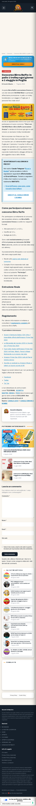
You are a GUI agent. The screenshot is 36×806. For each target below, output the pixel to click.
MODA (11, 393)
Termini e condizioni (7, 762)
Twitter (6, 380)
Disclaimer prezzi (7, 760)
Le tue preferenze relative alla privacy (20, 800)
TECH (18, 393)
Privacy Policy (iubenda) (9, 755)
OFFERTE (4, 734)
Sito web (4, 538)
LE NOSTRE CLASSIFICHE (9, 729)
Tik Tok (6, 383)
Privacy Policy (13, 695)
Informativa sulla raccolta (11, 804)
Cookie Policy (22, 695)
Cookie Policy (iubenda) (9, 757)
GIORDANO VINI (6, 742)
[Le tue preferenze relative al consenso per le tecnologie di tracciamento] (33, 803)
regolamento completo (19, 323)
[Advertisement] (18, 31)
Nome (4, 520)
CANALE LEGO (13, 401)
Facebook (7, 377)
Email (4, 529)
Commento (6, 496)
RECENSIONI (5, 727)
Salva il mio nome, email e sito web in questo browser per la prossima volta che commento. (18, 548)
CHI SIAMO (5, 737)
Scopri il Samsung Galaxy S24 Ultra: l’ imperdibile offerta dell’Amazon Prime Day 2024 (18, 337)
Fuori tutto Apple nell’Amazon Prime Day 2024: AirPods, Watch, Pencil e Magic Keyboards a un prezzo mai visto (18, 351)
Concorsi (9, 53)
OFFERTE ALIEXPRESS (8, 739)
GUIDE (3, 732)
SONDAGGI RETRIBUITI (8, 745)
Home (3, 53)
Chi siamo (5, 752)
